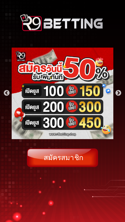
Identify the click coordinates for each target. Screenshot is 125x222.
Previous (6, 93)
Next (118, 93)
